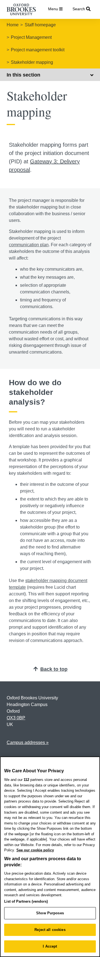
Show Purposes (50, 913)
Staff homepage (40, 24)
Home (13, 24)
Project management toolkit (37, 49)
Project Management (31, 37)
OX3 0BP (16, 717)
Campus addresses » (28, 742)
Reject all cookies (49, 930)
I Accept (50, 946)
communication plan (29, 244)
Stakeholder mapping (32, 62)
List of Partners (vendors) (26, 901)
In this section (23, 75)
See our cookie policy (35, 850)
